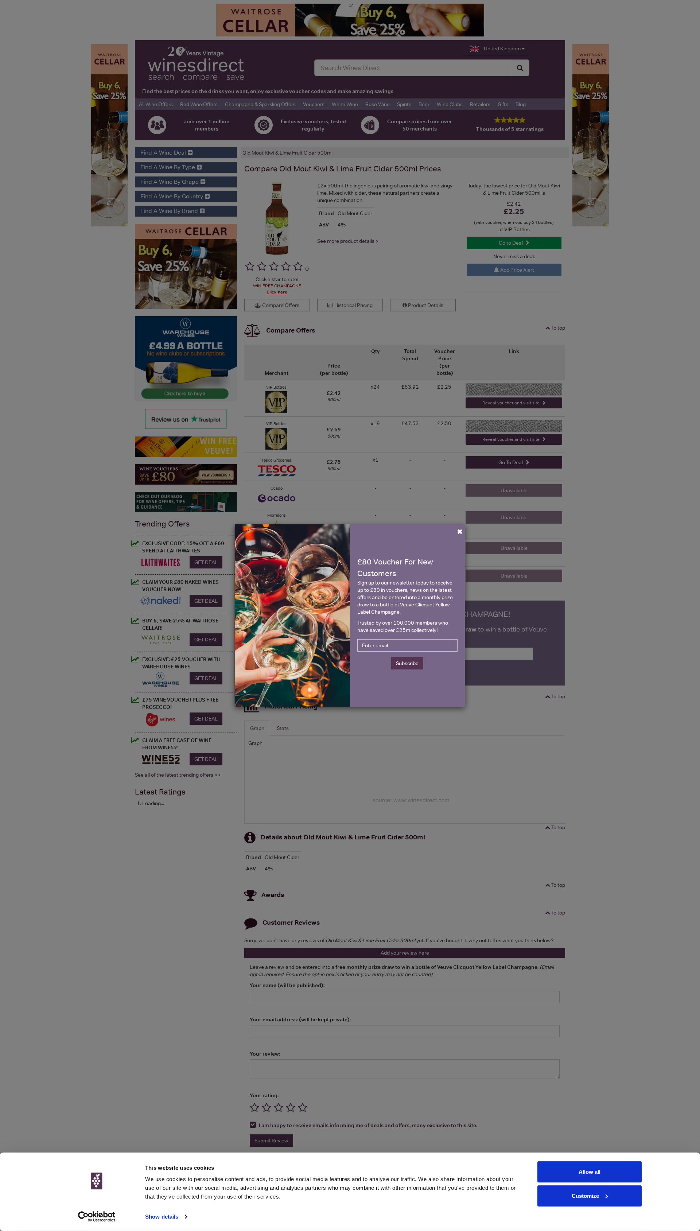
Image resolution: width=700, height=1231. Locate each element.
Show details (161, 1216)
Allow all (589, 1172)
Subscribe (407, 663)
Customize (585, 1195)
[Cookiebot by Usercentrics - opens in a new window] (97, 1216)
